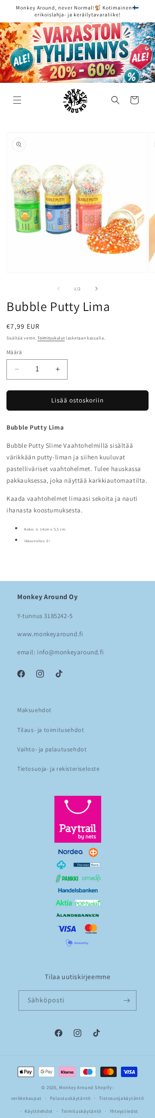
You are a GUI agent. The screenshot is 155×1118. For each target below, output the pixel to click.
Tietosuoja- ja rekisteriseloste (58, 769)
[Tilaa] (126, 1000)
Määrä (14, 352)
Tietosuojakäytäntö (121, 1098)
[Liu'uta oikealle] (96, 288)
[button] (17, 100)
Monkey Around (76, 1087)
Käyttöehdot (39, 1111)
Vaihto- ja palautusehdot (52, 749)
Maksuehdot (34, 710)
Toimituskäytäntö (81, 1111)
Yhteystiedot (124, 1111)
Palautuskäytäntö (70, 1098)
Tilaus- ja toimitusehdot (50, 730)
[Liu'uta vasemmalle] (58, 288)
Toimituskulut (51, 338)
